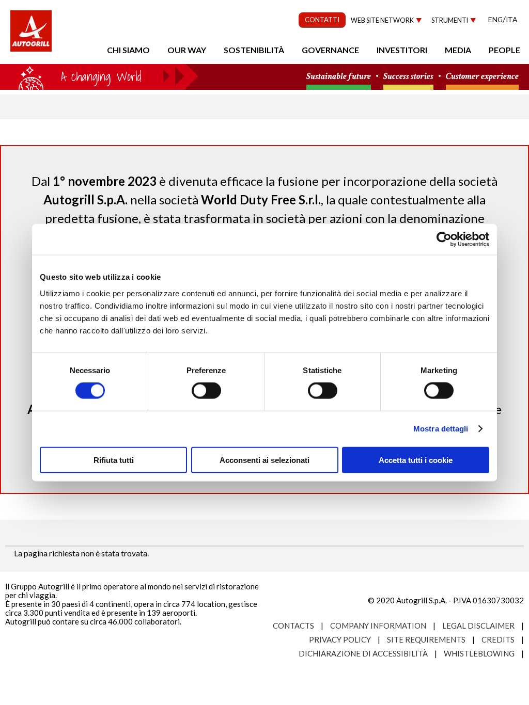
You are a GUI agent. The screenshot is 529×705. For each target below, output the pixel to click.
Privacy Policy (340, 639)
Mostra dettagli (441, 428)
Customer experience (482, 76)
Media (458, 50)
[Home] (31, 36)
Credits (498, 639)
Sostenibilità (254, 50)
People (504, 50)
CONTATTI (322, 19)
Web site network (382, 20)
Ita (511, 19)
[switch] (206, 390)
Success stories (408, 76)
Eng (495, 19)
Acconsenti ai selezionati (264, 459)
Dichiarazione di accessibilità (363, 653)
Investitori (402, 50)
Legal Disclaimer (478, 625)
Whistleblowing (479, 653)
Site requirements (426, 639)
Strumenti (449, 20)
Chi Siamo (128, 50)
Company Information (378, 625)
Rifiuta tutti (114, 459)
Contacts (293, 625)
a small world (99, 76)
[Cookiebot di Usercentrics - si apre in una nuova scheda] (444, 239)
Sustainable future (338, 76)
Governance (330, 50)
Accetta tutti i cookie (416, 459)
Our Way (186, 50)
